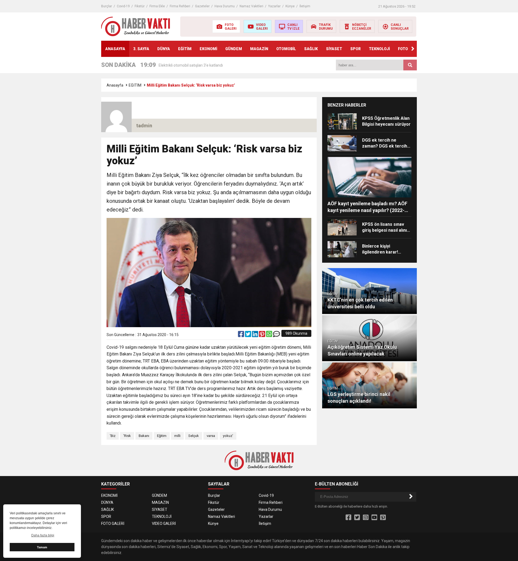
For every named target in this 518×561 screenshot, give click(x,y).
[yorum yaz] (276, 335)
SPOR (355, 49)
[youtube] (374, 517)
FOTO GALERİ (112, 523)
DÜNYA (163, 49)
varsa (211, 436)
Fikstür (140, 6)
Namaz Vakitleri (251, 6)
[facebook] (241, 335)
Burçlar (106, 6)
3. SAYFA (141, 49)
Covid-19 (123, 6)
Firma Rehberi (180, 6)
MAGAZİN (259, 49)
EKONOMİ (208, 49)
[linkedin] (255, 335)
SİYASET (334, 49)
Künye (290, 6)
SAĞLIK (311, 49)
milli (177, 436)
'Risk (127, 436)
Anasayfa (115, 85)
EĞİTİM (185, 49)
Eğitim (161, 436)
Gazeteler (202, 6)
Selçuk (193, 436)
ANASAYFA (115, 49)
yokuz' (228, 436)
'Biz (112, 436)
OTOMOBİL (286, 49)
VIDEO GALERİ (164, 523)
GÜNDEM (233, 49)
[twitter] (248, 335)
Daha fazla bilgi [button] (42, 535)
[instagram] (366, 517)
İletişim (304, 6)
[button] (413, 49)
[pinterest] (262, 335)
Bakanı (144, 436)
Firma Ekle (157, 6)
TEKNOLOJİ (379, 49)
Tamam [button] (42, 547)
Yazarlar (274, 6)
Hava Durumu (224, 6)
